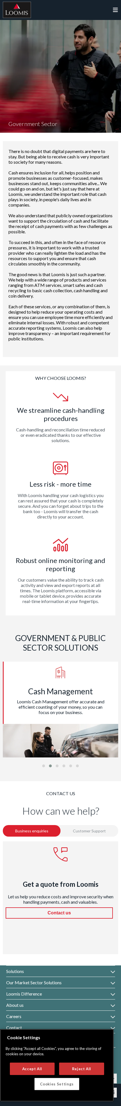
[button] (43, 766)
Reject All (81, 1069)
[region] (57, 1065)
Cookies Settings (57, 1084)
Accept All (32, 1069)
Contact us (59, 912)
